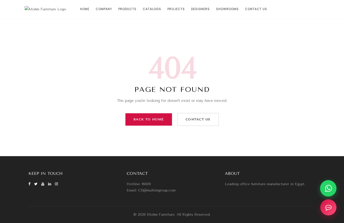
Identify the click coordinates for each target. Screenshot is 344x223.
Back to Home (148, 119)
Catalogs (152, 9)
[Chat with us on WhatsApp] (328, 188)
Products (127, 9)
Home (84, 9)
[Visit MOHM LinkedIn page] (50, 184)
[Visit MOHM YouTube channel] (43, 184)
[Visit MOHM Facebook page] (30, 184)
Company (104, 9)
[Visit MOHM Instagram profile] (56, 184)
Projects (176, 9)
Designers (200, 9)
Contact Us (256, 9)
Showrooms (227, 9)
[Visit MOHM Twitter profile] (36, 184)
